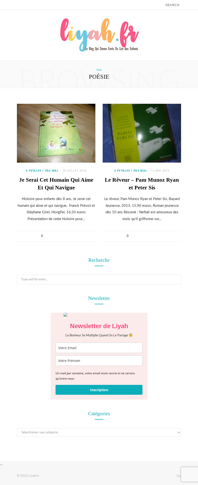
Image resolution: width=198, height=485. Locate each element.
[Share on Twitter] (61, 236)
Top (178, 475)
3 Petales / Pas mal (42, 170)
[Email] (73, 236)
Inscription (99, 390)
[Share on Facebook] (55, 236)
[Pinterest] (67, 236)
